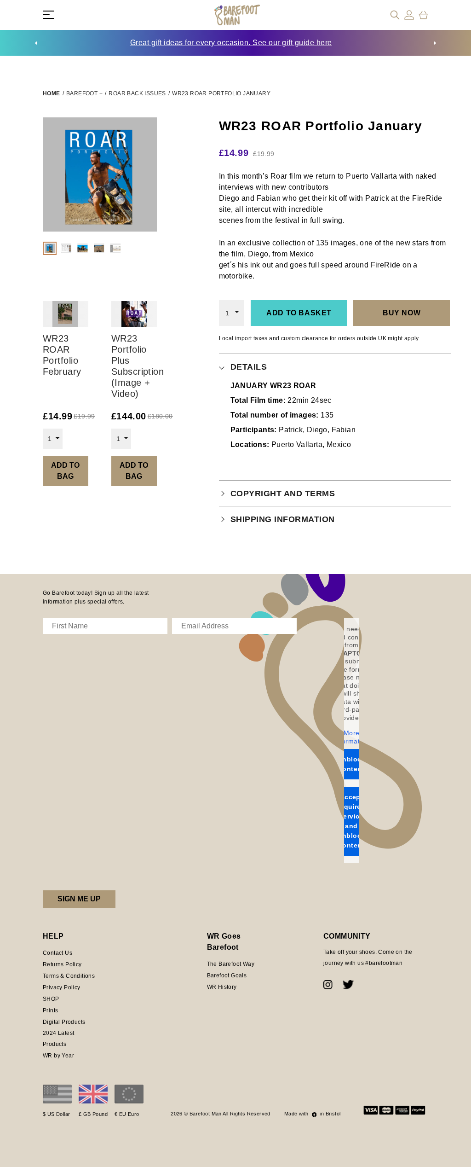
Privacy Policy (61, 987)
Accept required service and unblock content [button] (351, 821)
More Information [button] (351, 737)
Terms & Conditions (69, 976)
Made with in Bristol (312, 1113)
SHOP (51, 999)
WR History (222, 987)
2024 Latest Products (58, 1038)
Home (51, 93)
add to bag (65, 470)
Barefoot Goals (227, 975)
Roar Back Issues (137, 93)
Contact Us (57, 953)
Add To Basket (299, 313)
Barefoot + (84, 93)
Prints (50, 1010)
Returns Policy (62, 964)
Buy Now (401, 313)
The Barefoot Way (230, 964)
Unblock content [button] (351, 763)
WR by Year (58, 1055)
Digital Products (64, 1022)
